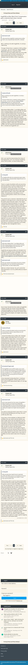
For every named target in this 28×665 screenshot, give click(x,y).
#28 (26, 357)
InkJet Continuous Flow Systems (11, 625)
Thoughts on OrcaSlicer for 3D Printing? (14, 609)
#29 (26, 390)
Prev (7, 22)
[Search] (25, 4)
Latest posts (7, 606)
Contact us (3, 646)
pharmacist (4, 20)
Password (3, 588)
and (8, 273)
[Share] (24, 26)
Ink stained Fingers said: (8, 366)
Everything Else (7, 631)
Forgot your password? (7, 593)
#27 (26, 318)
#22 (26, 83)
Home (2, 656)
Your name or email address (8, 583)
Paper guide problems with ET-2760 (13, 614)
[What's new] (23, 4)
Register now (19, 600)
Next (21, 22)
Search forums (10, 9)
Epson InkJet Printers (8, 617)
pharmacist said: (6, 35)
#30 (26, 462)
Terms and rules (4, 648)
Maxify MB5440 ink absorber (11, 634)
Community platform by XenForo (13, 663)
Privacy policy (4, 651)
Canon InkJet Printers (8, 637)
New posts (3, 9)
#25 (26, 231)
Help (2, 653)
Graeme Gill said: (6, 93)
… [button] (15, 22)
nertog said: (5, 175)
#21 (26, 26)
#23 (26, 149)
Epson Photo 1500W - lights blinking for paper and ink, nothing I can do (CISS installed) (14, 621)
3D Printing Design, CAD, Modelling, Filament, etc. (15, 611)
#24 (26, 165)
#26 (26, 298)
